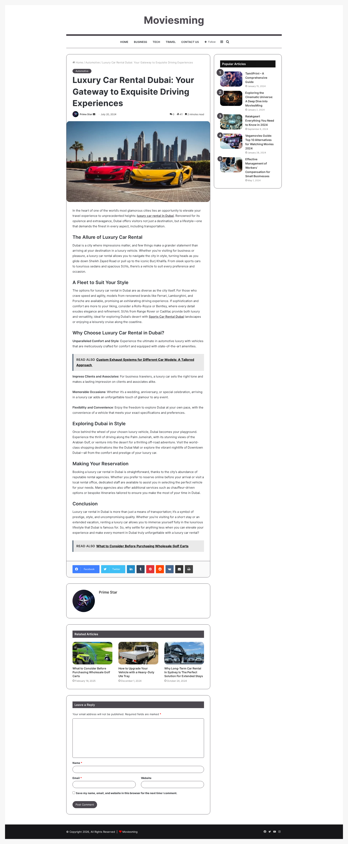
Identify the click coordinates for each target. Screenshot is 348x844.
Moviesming (130, 831)
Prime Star (86, 114)
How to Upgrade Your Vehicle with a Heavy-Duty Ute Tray (136, 672)
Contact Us (190, 41)
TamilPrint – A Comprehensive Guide (256, 78)
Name (77, 762)
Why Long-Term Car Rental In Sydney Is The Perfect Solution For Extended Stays (183, 672)
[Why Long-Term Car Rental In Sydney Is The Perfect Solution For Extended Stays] (184, 653)
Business (140, 41)
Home (124, 41)
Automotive (92, 62)
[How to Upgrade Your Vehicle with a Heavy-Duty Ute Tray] (138, 653)
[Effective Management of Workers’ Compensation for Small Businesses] (231, 164)
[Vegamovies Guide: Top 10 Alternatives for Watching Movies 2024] (231, 141)
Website (146, 778)
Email (77, 778)
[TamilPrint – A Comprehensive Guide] (231, 79)
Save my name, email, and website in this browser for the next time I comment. (126, 793)
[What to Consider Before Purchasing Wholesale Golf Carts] (92, 653)
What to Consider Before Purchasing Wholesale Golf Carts (91, 672)
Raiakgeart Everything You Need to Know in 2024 (259, 120)
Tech (156, 41)
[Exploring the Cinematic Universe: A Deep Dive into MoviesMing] (231, 98)
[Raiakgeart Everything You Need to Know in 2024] (231, 121)
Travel (171, 41)
